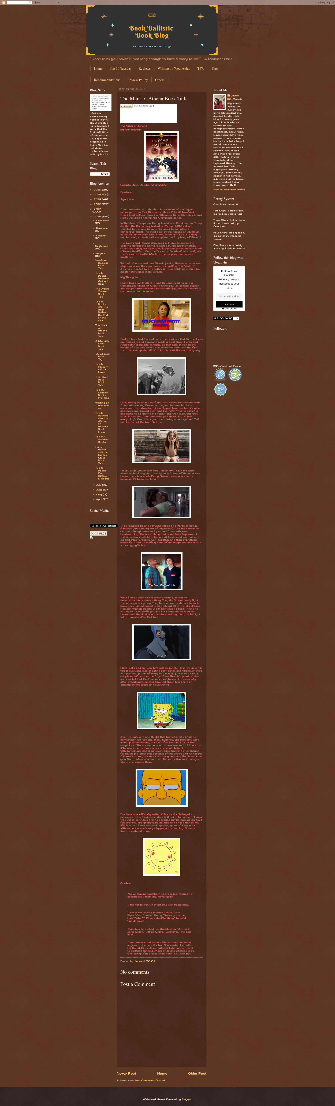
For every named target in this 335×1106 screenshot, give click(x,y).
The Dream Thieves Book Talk (102, 292)
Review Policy (138, 79)
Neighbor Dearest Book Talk (101, 264)
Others (160, 79)
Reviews (145, 68)
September (102, 245)
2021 (98, 189)
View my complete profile (229, 189)
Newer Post (126, 1073)
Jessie (235, 95)
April (99, 499)
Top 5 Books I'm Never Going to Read (102, 278)
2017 (97, 209)
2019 (98, 199)
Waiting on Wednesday (174, 68)
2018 (98, 204)
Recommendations (107, 79)
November (102, 228)
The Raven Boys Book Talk (101, 380)
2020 (98, 194)
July (99, 484)
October (101, 235)
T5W (200, 68)
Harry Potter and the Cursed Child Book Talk (101, 454)
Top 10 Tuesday (121, 68)
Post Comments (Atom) (150, 1080)
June (99, 489)
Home (98, 68)
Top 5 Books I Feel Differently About (102, 473)
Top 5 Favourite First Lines (101, 367)
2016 (98, 216)
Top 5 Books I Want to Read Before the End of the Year (101, 311)
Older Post (197, 1073)
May (99, 494)
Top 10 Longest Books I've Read (102, 393)
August (100, 253)
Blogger (186, 1099)
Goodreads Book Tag (102, 356)
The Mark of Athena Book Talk (101, 330)
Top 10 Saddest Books (102, 439)
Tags (215, 68)
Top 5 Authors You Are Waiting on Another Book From (101, 422)
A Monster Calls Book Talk (102, 344)
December (102, 220)
